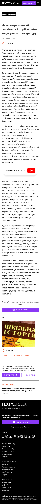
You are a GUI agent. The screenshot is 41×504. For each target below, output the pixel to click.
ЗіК (3, 317)
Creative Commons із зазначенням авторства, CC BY (21, 496)
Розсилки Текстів (8, 452)
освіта (19, 355)
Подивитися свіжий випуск (20, 427)
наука (26, 355)
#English (5, 457)
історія (12, 355)
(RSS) (8, 446)
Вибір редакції (7, 454)
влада (5, 355)
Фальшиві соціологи (9, 467)
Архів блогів (6, 488)
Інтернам (5, 475)
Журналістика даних (9, 462)
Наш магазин (6, 482)
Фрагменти (6, 449)
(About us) (11, 444)
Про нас (4, 444)
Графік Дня (6, 485)
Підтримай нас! (7, 480)
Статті (4, 446)
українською (15, 498)
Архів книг (5, 490)
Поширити (8, 43)
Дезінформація (7, 470)
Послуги (5, 464)
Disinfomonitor (7, 472)
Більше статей (8, 385)
